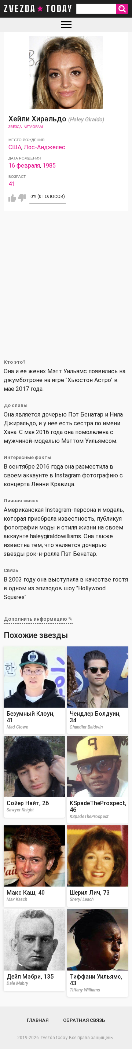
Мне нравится (12, 198)
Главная (37, 1020)
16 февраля (24, 165)
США (14, 147)
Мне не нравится (22, 198)
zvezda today (38, 8)
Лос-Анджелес (44, 147)
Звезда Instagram (25, 127)
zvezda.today (53, 1037)
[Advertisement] (66, 280)
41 (11, 183)
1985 (49, 165)
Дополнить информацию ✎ (38, 619)
